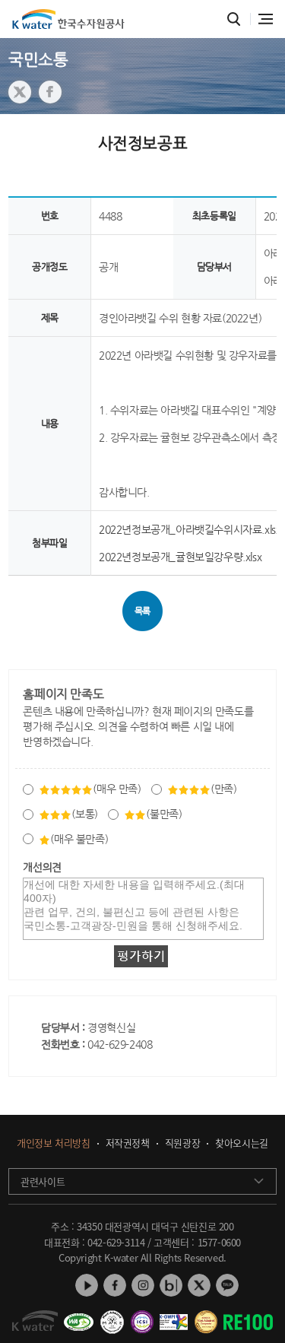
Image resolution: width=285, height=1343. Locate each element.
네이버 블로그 (171, 1285)
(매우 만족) (117, 789)
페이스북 (114, 1285)
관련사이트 (43, 1181)
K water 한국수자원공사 (68, 19)
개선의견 (42, 867)
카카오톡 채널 (227, 1285)
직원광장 (182, 1143)
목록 (142, 610)
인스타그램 (142, 1285)
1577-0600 (219, 1242)
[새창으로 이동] (19, 92)
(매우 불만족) (79, 839)
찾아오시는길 (241, 1143)
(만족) (223, 789)
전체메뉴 (266, 19)
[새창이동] (78, 1316)
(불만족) (164, 814)
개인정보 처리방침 (53, 1143)
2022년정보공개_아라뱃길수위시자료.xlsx (189, 529)
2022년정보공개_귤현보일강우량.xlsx (180, 557)
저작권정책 (128, 1143)
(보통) (84, 814)
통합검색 (233, 19)
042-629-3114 (115, 1242)
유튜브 (86, 1285)
